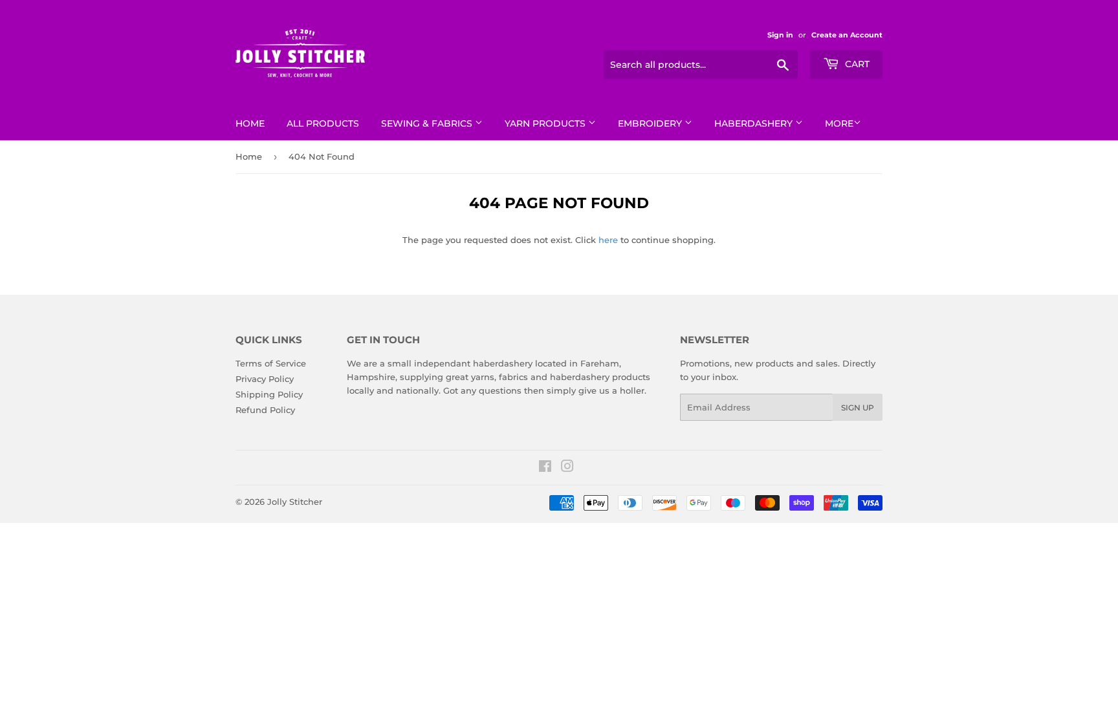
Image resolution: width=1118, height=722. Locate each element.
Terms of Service (271, 363)
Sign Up (857, 407)
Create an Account (846, 34)
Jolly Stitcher (294, 501)
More (839, 123)
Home (250, 123)
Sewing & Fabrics (428, 123)
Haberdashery (754, 123)
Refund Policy (265, 410)
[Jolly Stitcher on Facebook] (545, 468)
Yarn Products (546, 123)
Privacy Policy (265, 379)
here (608, 240)
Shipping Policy (269, 394)
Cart (856, 64)
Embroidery (651, 123)
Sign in (780, 34)
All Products (323, 123)
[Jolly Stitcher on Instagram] (567, 468)
